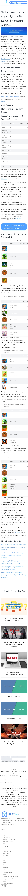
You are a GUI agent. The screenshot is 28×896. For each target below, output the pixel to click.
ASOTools (4, 61)
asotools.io (18, 219)
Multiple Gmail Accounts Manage (10, 876)
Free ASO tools (5, 59)
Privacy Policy (6, 853)
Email (16, 771)
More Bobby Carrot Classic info (10, 96)
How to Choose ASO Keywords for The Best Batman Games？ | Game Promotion (14, 644)
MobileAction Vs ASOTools (14, 718)
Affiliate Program (7, 849)
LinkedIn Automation (8, 870)
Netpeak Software (7, 872)
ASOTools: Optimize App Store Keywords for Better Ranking (14, 227)
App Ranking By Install (8, 841)
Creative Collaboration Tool (9, 883)
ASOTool (3, 101)
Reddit (7, 771)
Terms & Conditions (7, 855)
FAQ (4, 844)
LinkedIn (25, 771)
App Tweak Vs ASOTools (14, 696)
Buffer (20, 771)
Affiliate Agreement (7, 851)
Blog (4, 860)
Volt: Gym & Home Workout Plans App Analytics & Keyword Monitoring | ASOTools (12, 555)
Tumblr (11, 771)
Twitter (2, 771)
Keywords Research (8, 835)
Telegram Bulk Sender (8, 879)
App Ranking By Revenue (9, 839)
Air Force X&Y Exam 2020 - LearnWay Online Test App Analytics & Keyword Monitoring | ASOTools (13, 547)
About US (5, 862)
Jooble (4, 874)
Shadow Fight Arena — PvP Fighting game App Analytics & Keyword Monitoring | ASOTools (13, 575)
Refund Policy (6, 858)
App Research (6, 837)
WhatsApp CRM (6, 867)
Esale (4, 881)
